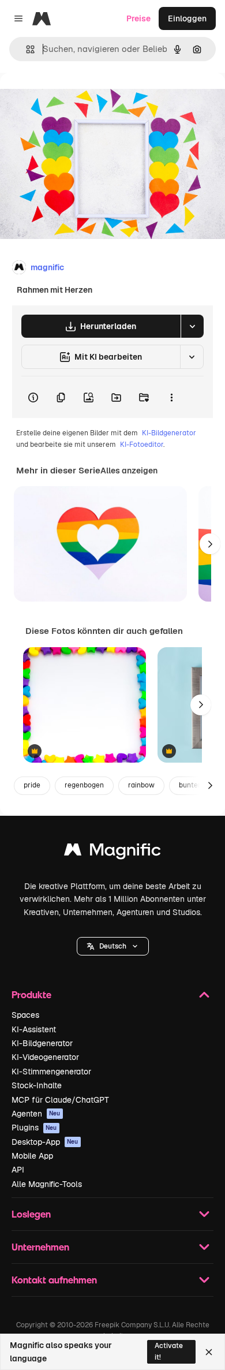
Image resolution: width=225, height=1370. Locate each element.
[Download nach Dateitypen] (192, 326)
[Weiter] (210, 544)
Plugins (34, 1127)
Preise (138, 18)
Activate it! (169, 1351)
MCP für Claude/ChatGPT (60, 1100)
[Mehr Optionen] (171, 397)
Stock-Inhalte (37, 1085)
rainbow (141, 785)
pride (32, 785)
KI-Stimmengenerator (51, 1071)
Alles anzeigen (129, 470)
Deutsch (112, 946)
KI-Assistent (34, 1029)
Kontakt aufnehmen (54, 1280)
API (18, 1169)
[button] (113, 946)
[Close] (208, 1352)
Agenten (36, 1113)
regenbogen (84, 785)
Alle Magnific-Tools (47, 1184)
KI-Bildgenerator (169, 433)
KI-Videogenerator (45, 1057)
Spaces (25, 1015)
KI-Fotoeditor (141, 444)
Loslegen (31, 1214)
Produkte (31, 994)
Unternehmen (40, 1247)
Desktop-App (45, 1142)
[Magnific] (112, 852)
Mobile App (32, 1156)
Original (74, 99)
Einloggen (187, 18)
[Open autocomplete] (26, 49)
